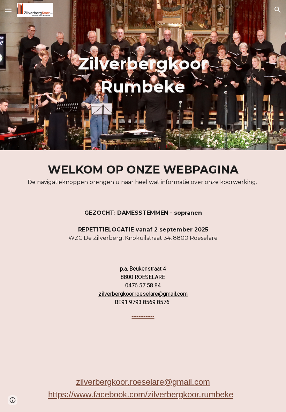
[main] (143, 75)
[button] (8, 9)
